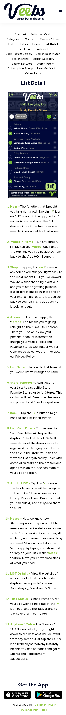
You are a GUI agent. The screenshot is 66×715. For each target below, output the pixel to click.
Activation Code (40, 34)
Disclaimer (40, 705)
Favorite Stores (49, 39)
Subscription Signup (20, 68)
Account (20, 34)
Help (11, 44)
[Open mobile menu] (60, 11)
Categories (14, 39)
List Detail (51, 44)
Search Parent (45, 63)
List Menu (25, 49)
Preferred (42, 49)
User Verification (47, 68)
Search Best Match (48, 53)
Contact (30, 39)
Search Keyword (22, 63)
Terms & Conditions (29, 709)
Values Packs (33, 73)
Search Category (43, 58)
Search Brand (20, 58)
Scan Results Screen (19, 53)
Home (36, 44)
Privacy (52, 705)
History (23, 44)
